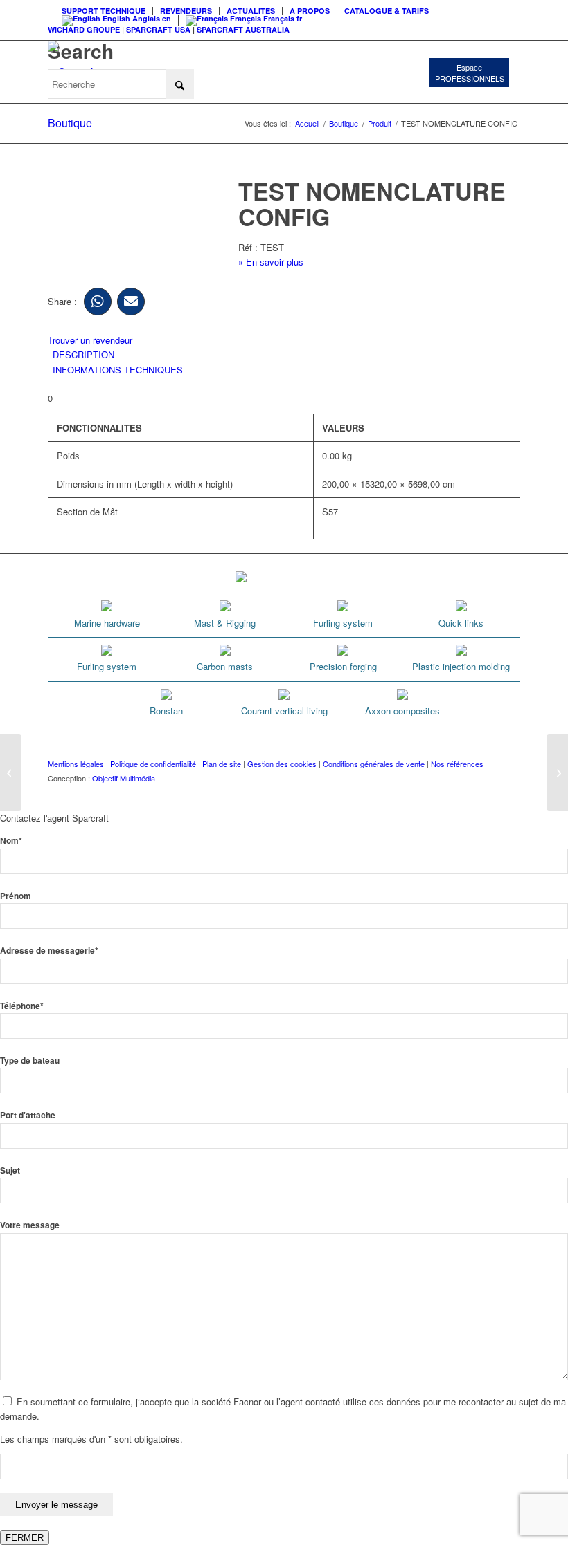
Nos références (457, 763)
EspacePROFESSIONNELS (469, 73)
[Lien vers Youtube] (468, 793)
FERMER (25, 1538)
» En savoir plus (270, 261)
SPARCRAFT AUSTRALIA (243, 29)
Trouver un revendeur (90, 339)
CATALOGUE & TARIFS (386, 11)
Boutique (70, 123)
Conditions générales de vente (374, 763)
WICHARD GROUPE (84, 29)
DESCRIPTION (83, 354)
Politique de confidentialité (153, 763)
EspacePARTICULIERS (337, 71)
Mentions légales (76, 763)
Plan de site (221, 763)
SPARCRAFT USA (158, 29)
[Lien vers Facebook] (426, 793)
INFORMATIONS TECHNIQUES (118, 369)
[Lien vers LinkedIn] (509, 793)
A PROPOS (310, 11)
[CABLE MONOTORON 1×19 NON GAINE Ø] (10, 772)
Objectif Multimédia (123, 778)
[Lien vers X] (489, 793)
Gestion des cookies (282, 763)
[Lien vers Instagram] (447, 793)
